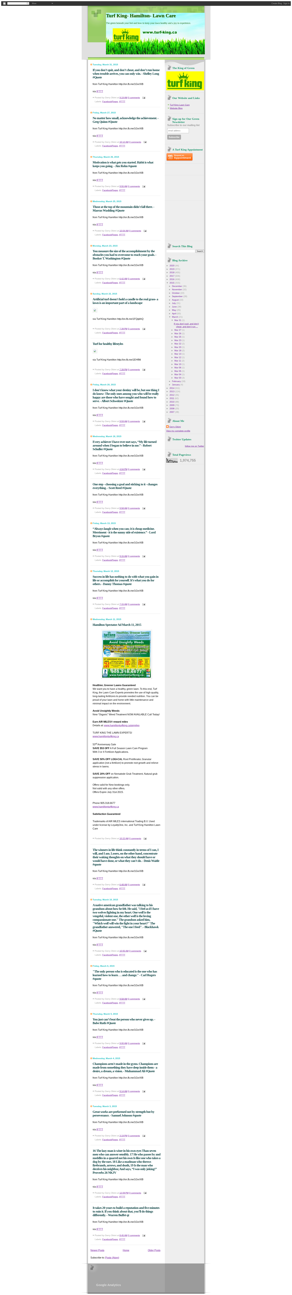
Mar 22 (178, 344)
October (176, 293)
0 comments (134, 97)
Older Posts (154, 1250)
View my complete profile (178, 431)
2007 (172, 412)
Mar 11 (178, 361)
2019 (172, 269)
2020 (172, 266)
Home (126, 1250)
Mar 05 (178, 371)
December (177, 286)
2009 (172, 405)
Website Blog (176, 108)
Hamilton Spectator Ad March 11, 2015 (117, 624)
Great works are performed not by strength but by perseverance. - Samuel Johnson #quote (123, 1113)
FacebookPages (110, 101)
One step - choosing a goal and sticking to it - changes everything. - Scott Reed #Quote (125, 486)
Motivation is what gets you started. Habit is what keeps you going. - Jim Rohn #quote (123, 164)
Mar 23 (178, 340)
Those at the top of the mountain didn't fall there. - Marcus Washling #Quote (123, 208)
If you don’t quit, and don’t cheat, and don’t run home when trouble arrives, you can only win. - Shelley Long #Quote (126, 73)
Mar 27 (178, 330)
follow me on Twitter (194, 446)
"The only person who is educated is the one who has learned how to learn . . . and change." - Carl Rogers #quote (125, 975)
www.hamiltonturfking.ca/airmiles (121, 725)
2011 (172, 398)
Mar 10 (178, 364)
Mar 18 (178, 350)
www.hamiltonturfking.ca (106, 736)
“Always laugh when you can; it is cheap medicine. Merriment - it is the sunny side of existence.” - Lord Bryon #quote (124, 532)
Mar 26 (178, 333)
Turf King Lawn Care (180, 105)
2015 (172, 283)
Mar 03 (178, 378)
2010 (172, 402)
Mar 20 (178, 347)
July (174, 303)
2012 (172, 395)
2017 (172, 276)
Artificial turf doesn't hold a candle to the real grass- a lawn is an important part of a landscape (125, 301)
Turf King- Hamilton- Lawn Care (141, 15)
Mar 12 (178, 357)
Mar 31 (178, 320)
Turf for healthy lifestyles (108, 343)
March (175, 317)
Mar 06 (178, 367)
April (174, 313)
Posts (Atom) (112, 1257)
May (174, 310)
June (174, 307)
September (177, 296)
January (176, 385)
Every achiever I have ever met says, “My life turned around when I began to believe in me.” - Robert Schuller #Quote (124, 445)
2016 (172, 279)
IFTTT (99, 91)
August (175, 300)
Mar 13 (178, 354)
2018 (172, 272)
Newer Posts (97, 1250)
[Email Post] (143, 97)
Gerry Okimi (175, 427)
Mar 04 (178, 374)
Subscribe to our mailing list (183, 125)
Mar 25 (178, 337)
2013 (172, 391)
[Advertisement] (184, 168)
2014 (172, 388)
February (176, 381)
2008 (172, 408)
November (177, 289)
